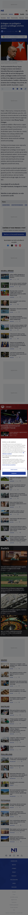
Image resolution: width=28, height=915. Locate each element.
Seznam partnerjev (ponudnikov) (9, 464)
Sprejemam (13, 473)
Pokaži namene (14, 469)
